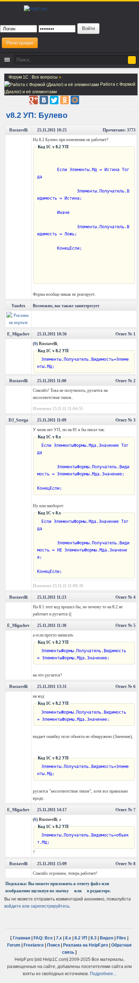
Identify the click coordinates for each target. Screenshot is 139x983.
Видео (106, 937)
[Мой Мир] (75, 100)
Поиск (53, 945)
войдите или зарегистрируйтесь (37, 906)
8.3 (94, 937)
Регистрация (19, 42)
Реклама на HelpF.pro (85, 945)
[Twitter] (54, 100)
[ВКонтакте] (44, 100)
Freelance (34, 945)
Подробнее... (103, 973)
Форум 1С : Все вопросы (34, 77)
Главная (21, 937)
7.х (59, 937)
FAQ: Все (43, 937)
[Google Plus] (33, 100)
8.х (68, 937)
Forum (13, 945)
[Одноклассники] (64, 100)
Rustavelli (18, 130)
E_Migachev (18, 333)
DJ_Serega (18, 420)
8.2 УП (80, 937)
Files (121, 937)
